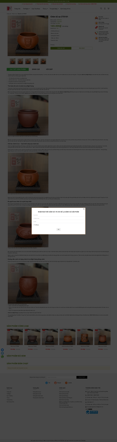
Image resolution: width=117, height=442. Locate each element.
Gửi (58, 229)
